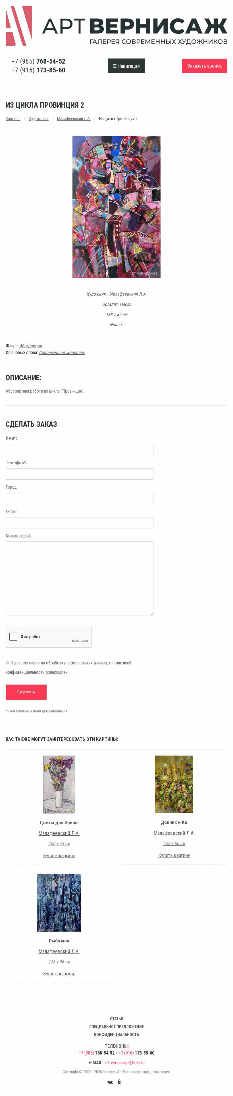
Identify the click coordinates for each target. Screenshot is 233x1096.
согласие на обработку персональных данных (65, 663)
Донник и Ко (174, 822)
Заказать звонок (204, 66)
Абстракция (30, 345)
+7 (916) (38, 70)
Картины (13, 118)
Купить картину (59, 855)
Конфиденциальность (116, 1034)
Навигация (128, 66)
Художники (39, 118)
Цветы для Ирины (59, 822)
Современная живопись (62, 352)
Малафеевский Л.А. (74, 118)
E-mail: (11, 511)
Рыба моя (59, 941)
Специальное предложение (116, 1026)
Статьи (116, 1018)
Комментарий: (19, 536)
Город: (12, 487)
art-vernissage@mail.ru (125, 1062)
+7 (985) (38, 61)
